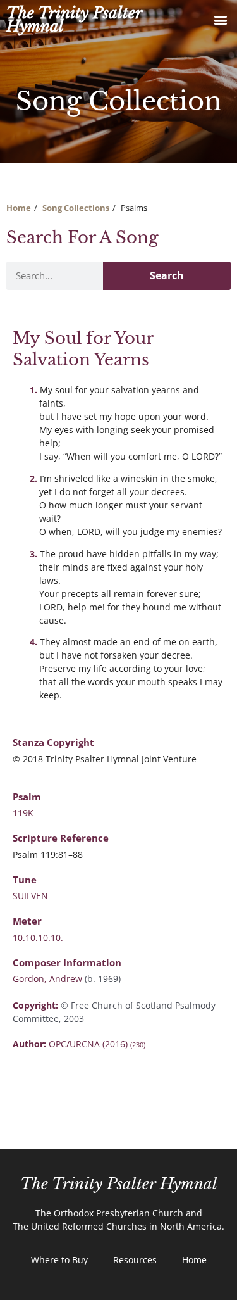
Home (18, 207)
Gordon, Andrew (49, 979)
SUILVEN (30, 896)
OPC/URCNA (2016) (97, 1044)
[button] (220, 19)
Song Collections (75, 207)
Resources (135, 1260)
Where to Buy (59, 1260)
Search (167, 275)
